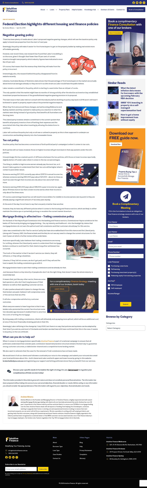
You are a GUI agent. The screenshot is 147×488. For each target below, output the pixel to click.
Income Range (114, 293)
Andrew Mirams (9, 28)
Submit (125, 304)
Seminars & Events (107, 9)
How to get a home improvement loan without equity (130, 117)
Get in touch (73, 369)
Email (110, 241)
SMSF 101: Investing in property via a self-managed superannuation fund (132, 106)
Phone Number (114, 252)
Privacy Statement (28, 473)
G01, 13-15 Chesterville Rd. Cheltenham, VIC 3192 (126, 445)
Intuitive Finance (47, 341)
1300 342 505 (29, 3)
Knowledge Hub (90, 9)
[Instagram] (144, 2)
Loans (52, 9)
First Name (113, 222)
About (42, 9)
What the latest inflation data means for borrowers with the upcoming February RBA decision (132, 93)
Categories (110, 323)
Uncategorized (9, 19)
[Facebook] (133, 2)
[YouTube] (137, 2)
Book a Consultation (12, 3)
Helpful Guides (77, 9)
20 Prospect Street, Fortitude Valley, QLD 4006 (125, 452)
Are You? (111, 281)
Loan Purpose (114, 261)
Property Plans (64, 9)
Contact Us (120, 9)
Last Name (113, 231)
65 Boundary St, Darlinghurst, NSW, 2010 (123, 459)
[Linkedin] (140, 2)
